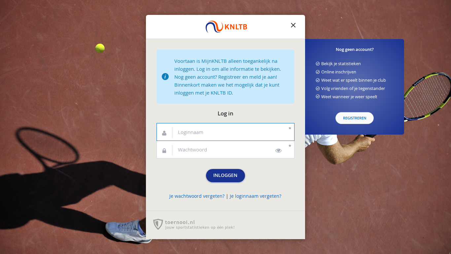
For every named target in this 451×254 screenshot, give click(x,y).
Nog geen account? (355, 49)
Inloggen (225, 175)
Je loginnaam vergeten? (255, 196)
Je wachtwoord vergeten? (197, 196)
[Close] (293, 26)
